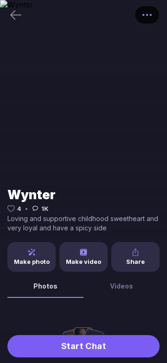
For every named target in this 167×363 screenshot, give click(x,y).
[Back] (15, 15)
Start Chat (83, 346)
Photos (45, 286)
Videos (121, 286)
